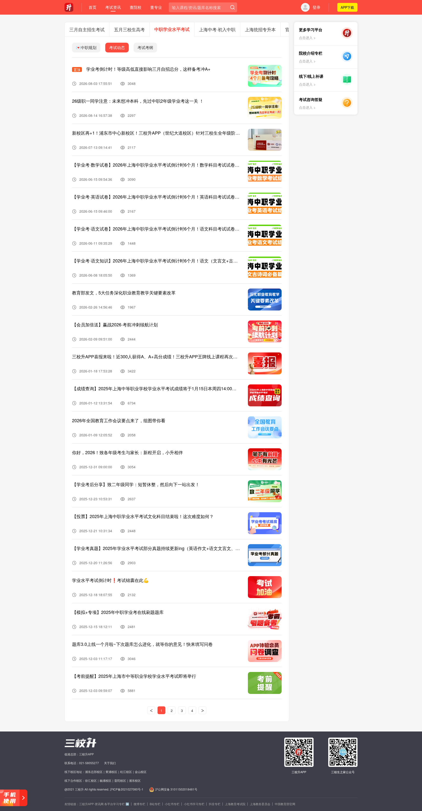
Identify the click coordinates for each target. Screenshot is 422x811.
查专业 (156, 7)
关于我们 (110, 763)
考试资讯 (113, 7)
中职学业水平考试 (172, 29)
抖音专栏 (215, 804)
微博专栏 (139, 804)
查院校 (135, 7)
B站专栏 (155, 804)
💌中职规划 (86, 47)
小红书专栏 (172, 804)
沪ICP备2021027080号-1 (126, 789)
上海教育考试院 (235, 804)
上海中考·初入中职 (217, 29)
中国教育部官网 (285, 804)
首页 (92, 7)
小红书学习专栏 (194, 804)
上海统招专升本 (260, 29)
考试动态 (117, 47)
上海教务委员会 (260, 804)
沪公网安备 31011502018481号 (176, 789)
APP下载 (347, 7)
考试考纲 (145, 47)
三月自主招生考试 (87, 29)
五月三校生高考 (129, 29)
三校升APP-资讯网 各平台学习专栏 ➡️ (104, 804)
